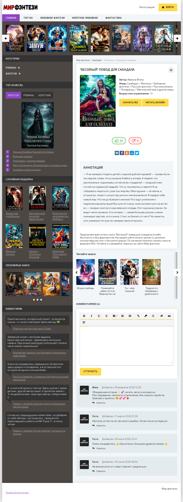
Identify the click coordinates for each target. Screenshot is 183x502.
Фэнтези (146, 83)
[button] (84, 316)
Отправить (90, 371)
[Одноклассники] (127, 153)
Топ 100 (28, 17)
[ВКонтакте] (117, 153)
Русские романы (163, 86)
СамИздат (133, 83)
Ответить (100, 402)
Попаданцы (128, 89)
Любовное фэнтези (52, 17)
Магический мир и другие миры (155, 89)
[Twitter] (137, 153)
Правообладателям (17, 492)
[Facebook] (122, 153)
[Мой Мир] (132, 153)
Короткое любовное (85, 17)
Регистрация (146, 7)
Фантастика (113, 17)
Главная (11, 17)
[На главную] (20, 7)
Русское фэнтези (141, 86)
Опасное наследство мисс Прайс (32, 328)
